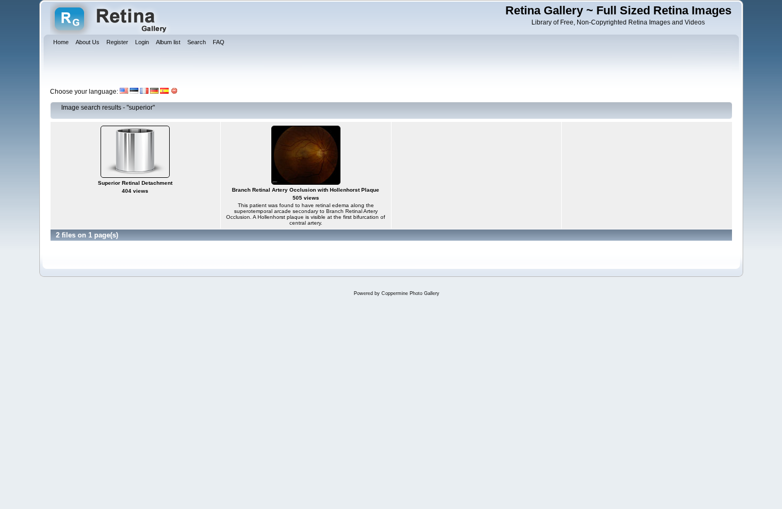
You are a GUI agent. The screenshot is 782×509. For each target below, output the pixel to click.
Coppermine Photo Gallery (410, 293)
